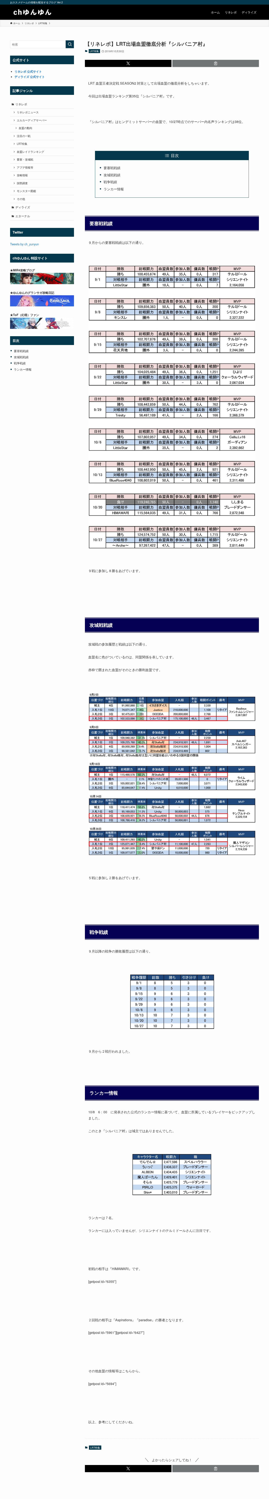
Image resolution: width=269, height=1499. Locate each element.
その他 (21, 199)
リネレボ (21, 104)
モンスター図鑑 (26, 191)
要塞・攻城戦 (25, 159)
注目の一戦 (23, 136)
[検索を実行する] (70, 44)
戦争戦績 (110, 181)
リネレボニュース (28, 112)
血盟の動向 (25, 128)
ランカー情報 (114, 189)
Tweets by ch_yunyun (24, 244)
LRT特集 (94, 51)
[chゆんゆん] (32, 12)
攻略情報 (22, 175)
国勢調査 (22, 183)
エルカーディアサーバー (32, 120)
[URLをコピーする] (215, 63)
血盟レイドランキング (30, 152)
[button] (128, 63)
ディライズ (22, 207)
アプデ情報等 (25, 167)
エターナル (22, 216)
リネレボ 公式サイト (28, 71)
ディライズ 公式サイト (30, 76)
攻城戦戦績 (112, 175)
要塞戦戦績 (112, 167)
